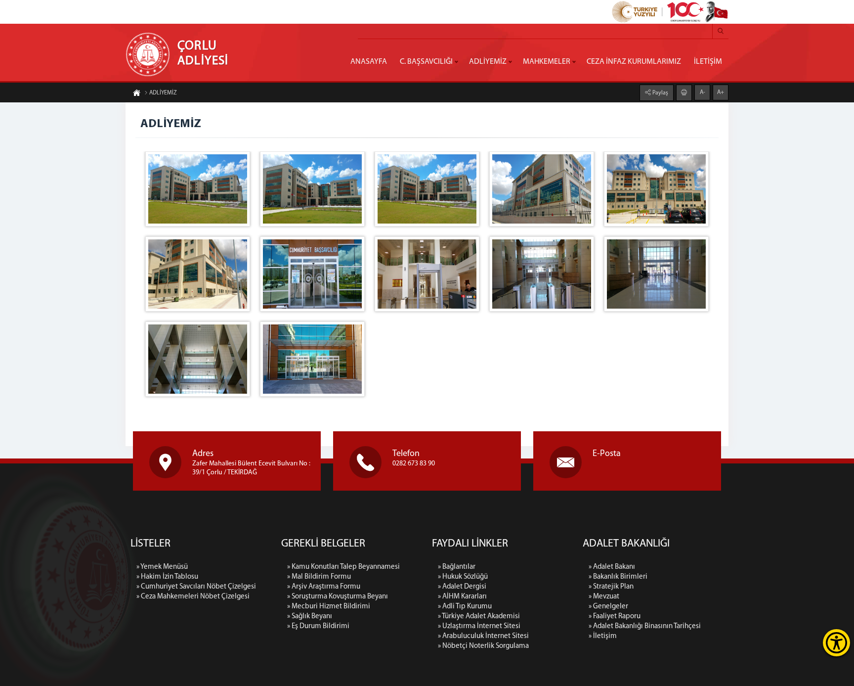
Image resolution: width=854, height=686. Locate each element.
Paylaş (659, 93)
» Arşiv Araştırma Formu (323, 587)
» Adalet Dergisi (462, 587)
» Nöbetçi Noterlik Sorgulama (483, 646)
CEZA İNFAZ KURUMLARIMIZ (634, 62)
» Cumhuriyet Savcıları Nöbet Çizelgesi (196, 587)
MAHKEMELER (546, 62)
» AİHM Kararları (462, 596)
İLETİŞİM (708, 62)
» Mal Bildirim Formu (319, 577)
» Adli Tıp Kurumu (465, 606)
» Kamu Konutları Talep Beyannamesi (343, 567)
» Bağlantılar (456, 567)
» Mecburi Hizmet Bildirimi (328, 606)
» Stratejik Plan (611, 587)
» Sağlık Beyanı (309, 616)
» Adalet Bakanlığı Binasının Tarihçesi (645, 626)
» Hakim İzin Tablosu (167, 577)
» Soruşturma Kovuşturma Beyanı (337, 596)
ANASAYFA (368, 62)
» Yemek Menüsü (162, 567)
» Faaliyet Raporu (614, 616)
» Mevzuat (604, 596)
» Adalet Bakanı (612, 567)
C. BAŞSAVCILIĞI (426, 62)
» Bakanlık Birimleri (618, 577)
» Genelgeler (608, 606)
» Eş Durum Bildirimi (318, 626)
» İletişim (603, 636)
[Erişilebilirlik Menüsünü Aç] (836, 642)
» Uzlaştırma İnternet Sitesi (479, 626)
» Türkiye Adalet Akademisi (479, 616)
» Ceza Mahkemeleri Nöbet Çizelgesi (193, 596)
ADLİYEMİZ (488, 62)
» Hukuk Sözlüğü (463, 577)
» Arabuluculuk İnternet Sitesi (483, 636)
